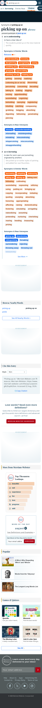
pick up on (22, 33)
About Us (13, 678)
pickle (4, 312)
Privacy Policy (20, 680)
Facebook (10, 686)
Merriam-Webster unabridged (21, 421)
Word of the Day (21, 524)
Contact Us (8, 680)
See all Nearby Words (20, 318)
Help (6, 678)
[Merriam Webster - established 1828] (2, 3)
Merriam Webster (7, 660)
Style (4, 372)
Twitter (17, 686)
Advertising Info (31, 678)
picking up (6, 308)
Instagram (32, 686)
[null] (25, 528)
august (19, 528)
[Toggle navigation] (39, 3)
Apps (21, 678)
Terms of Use (33, 680)
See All (20, 648)
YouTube (25, 686)
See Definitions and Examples (20, 532)
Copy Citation (22, 391)
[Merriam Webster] (21, 520)
